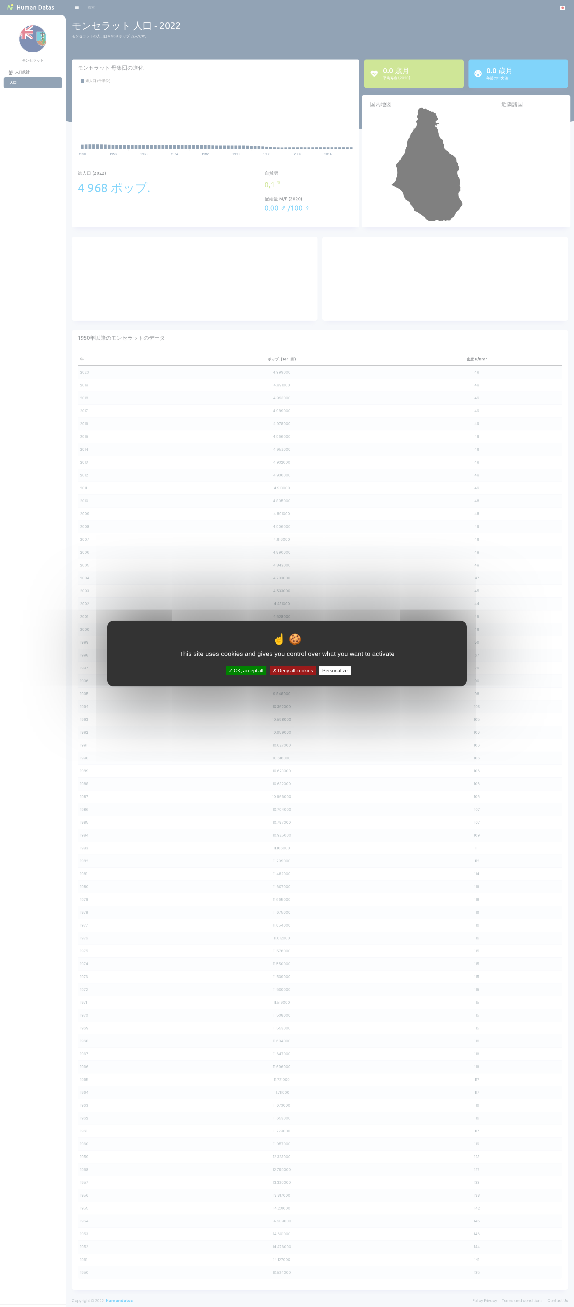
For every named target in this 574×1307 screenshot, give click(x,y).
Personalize (335, 670)
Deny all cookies (295, 670)
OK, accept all (248, 670)
